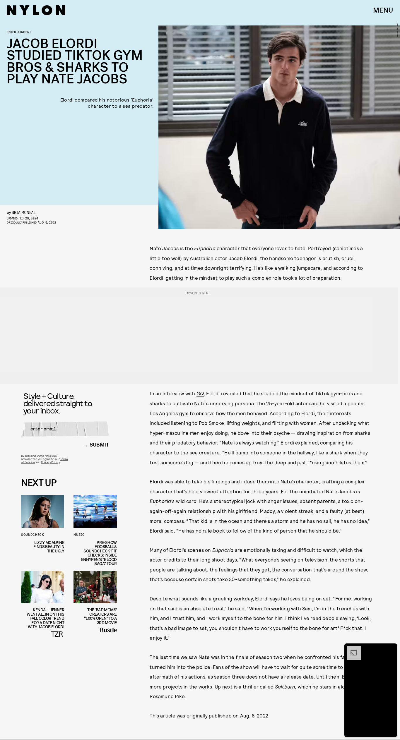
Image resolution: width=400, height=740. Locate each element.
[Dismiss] (390, 648)
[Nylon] (36, 10)
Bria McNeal (24, 212)
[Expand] (350, 648)
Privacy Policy (50, 462)
